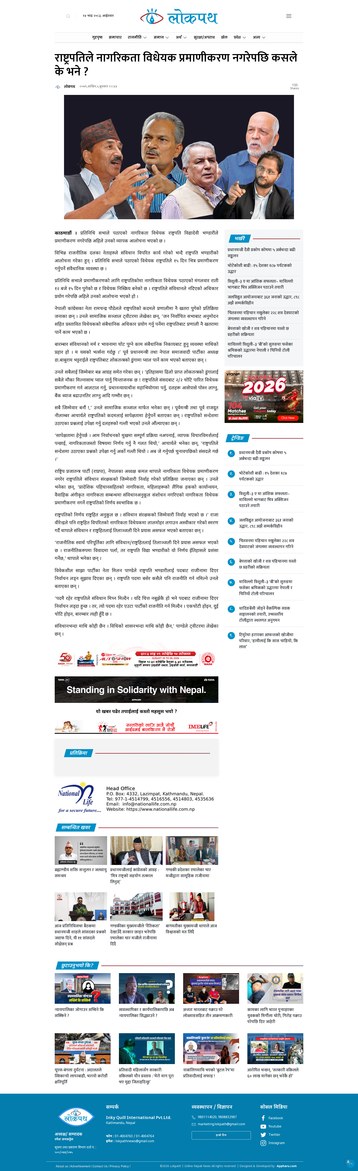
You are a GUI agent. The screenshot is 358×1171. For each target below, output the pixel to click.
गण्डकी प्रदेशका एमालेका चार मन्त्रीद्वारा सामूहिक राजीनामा (188, 872)
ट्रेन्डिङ (237, 438)
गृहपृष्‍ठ (97, 37)
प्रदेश (237, 37)
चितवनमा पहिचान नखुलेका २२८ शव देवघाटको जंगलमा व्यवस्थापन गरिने (263, 315)
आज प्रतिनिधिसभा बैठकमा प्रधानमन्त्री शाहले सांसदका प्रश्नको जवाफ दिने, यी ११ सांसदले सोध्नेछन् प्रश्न (80, 935)
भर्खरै (239, 239)
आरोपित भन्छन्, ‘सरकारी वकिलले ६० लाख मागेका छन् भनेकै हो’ (273, 1073)
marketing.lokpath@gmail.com (221, 1124)
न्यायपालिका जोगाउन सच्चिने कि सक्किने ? (79, 1012)
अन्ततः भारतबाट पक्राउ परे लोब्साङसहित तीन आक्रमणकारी (207, 1012)
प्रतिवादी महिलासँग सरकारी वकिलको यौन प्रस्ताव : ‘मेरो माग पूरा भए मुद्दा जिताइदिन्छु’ (146, 1076)
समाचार (115, 37)
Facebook (275, 1118)
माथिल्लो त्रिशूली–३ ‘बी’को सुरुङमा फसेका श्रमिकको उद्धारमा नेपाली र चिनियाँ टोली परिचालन (260, 350)
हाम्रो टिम (221, 1135)
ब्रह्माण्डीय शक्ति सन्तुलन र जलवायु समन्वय (81, 872)
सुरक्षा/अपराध (204, 37)
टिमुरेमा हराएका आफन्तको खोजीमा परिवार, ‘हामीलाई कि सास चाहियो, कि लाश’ (268, 640)
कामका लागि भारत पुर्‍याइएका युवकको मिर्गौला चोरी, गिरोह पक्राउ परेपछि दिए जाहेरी (274, 1015)
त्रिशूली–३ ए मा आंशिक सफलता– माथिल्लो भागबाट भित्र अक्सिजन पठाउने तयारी (260, 284)
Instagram (276, 1143)
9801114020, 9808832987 (217, 1117)
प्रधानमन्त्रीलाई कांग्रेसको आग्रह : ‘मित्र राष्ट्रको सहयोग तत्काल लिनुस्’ (134, 875)
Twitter (274, 1135)
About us (62, 1166)
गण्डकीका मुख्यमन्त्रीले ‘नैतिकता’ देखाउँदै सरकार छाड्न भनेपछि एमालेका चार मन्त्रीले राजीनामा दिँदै (135, 935)
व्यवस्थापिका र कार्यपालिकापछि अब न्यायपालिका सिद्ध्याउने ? (146, 1012)
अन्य (256, 37)
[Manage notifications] (348, 1162)
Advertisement (80, 1166)
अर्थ (178, 37)
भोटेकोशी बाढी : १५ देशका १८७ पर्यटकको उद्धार (260, 268)
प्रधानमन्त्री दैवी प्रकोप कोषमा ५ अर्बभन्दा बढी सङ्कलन (261, 252)
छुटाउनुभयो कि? (77, 966)
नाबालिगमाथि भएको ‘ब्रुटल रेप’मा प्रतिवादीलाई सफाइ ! (208, 1073)
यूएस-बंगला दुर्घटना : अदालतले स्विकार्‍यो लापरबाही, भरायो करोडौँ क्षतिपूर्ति (81, 1076)
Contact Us (100, 1166)
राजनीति (135, 37)
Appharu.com (287, 1166)
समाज (159, 37)
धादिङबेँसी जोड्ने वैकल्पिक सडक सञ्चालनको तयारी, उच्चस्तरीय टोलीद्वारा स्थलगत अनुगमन (264, 614)
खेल (224, 37)
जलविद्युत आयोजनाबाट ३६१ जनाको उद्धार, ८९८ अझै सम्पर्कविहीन (263, 300)
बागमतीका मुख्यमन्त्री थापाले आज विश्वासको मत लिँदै (191, 929)
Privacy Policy (119, 1166)
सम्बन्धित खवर (75, 828)
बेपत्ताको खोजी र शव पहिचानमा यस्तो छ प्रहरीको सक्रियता (258, 331)
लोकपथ (69, 87)
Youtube (274, 1127)
